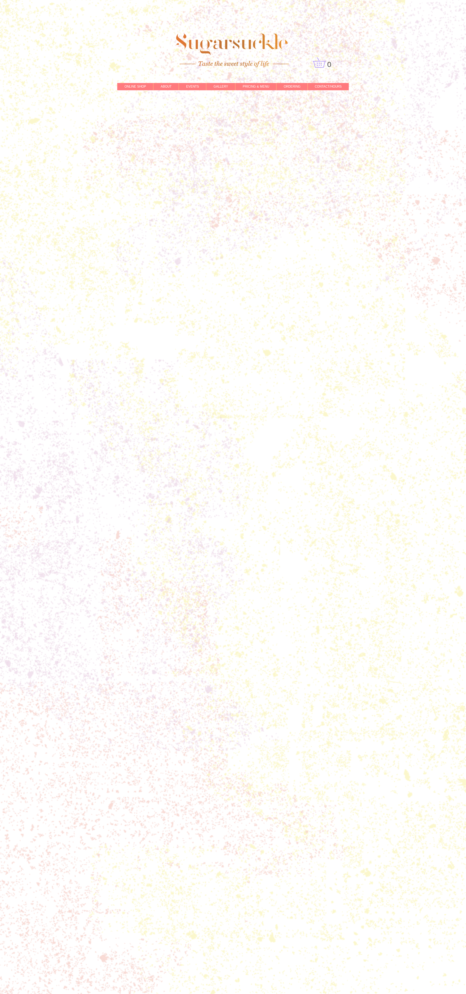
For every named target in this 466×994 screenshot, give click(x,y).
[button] (324, 62)
